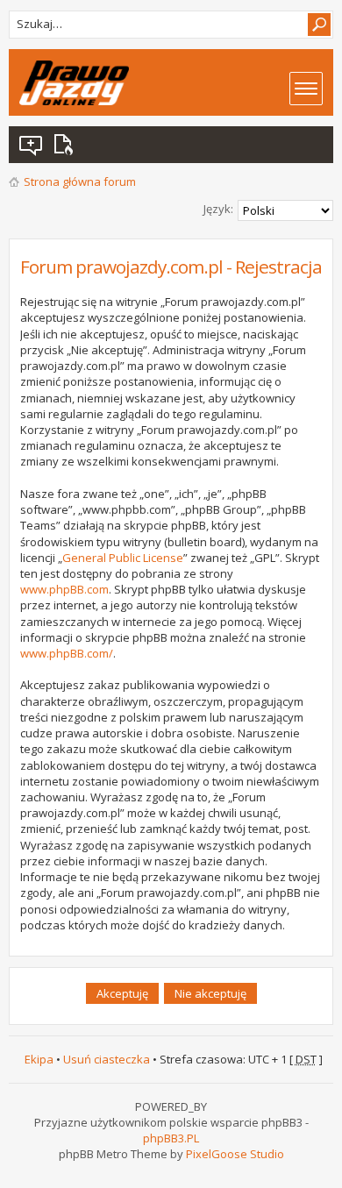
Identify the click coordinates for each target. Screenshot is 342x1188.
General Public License (122, 558)
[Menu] (306, 88)
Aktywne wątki (66, 144)
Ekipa (39, 1059)
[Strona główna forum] (74, 82)
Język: (218, 209)
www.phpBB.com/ (66, 653)
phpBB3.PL (171, 1138)
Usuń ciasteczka (106, 1059)
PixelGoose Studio (235, 1154)
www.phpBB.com (64, 589)
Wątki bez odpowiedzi (31, 144)
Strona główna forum (80, 181)
